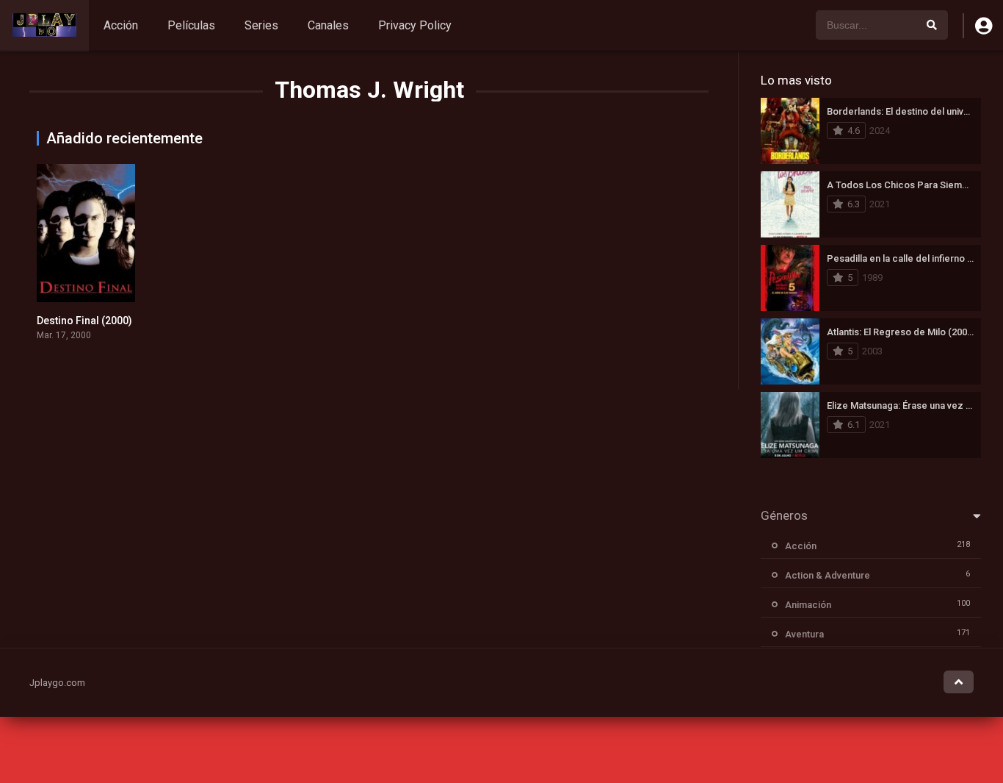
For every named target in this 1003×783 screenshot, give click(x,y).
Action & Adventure (827, 575)
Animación (808, 604)
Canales (328, 25)
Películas (191, 25)
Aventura (804, 634)
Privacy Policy (415, 25)
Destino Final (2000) (84, 320)
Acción (121, 25)
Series (261, 25)
